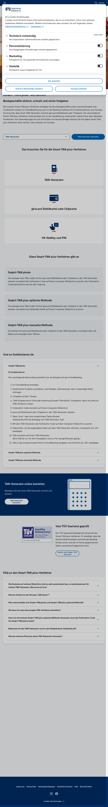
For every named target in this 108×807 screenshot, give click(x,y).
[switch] (100, 45)
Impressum (35, 26)
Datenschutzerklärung (15, 26)
